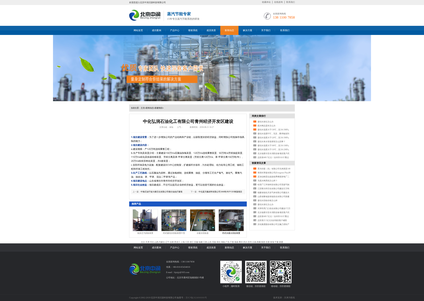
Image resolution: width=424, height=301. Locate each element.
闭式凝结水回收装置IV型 (174, 233)
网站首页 (138, 30)
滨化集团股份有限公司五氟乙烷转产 (273, 224)
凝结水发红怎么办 (265, 122)
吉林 (172, 242)
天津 (147, 242)
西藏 (259, 242)
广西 (232, 242)
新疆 (281, 242)
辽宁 (167, 242)
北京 (143, 242)
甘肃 (268, 242)
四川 (245, 242)
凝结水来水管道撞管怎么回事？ (271, 141)
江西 (205, 242)
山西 (156, 242)
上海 (183, 242)
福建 (201, 242)
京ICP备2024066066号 (196, 297)
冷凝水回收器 (203, 233)
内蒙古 (162, 242)
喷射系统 (193, 30)
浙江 (192, 242)
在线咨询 (278, 2)
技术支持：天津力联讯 (284, 297)
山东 (210, 242)
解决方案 (247, 30)
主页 (143, 108)
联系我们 (290, 2)
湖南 (223, 242)
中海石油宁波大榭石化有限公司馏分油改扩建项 (161, 192)
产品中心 (174, 30)
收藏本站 (266, 2)
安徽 (196, 242)
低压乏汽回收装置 (145, 233)
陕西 (263, 242)
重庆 (241, 242)
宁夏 (277, 242)
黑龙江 (177, 242)
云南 (254, 242)
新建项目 (159, 108)
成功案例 (156, 30)
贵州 (250, 242)
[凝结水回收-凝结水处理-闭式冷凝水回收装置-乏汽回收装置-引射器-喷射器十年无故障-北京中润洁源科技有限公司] (144, 20)
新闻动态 (229, 30)
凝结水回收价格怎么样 (267, 200)
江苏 (187, 242)
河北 (152, 242)
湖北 (218, 242)
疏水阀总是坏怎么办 (266, 126)
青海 (272, 242)
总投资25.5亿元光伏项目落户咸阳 (272, 220)
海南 (236, 242)
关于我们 (265, 30)
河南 (214, 242)
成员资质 (211, 30)
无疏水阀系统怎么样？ (267, 180)
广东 (227, 242)
